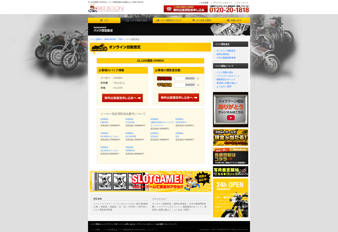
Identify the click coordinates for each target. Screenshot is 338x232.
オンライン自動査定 (226, 50)
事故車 (104, 207)
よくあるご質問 (224, 86)
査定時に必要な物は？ (227, 83)
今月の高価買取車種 (226, 57)
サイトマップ (242, 3)
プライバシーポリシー (222, 3)
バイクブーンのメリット (228, 76)
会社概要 (204, 3)
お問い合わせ (130, 224)
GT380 (132, 207)
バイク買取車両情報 (102, 210)
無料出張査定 (223, 54)
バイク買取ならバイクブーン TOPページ (106, 224)
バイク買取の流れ (225, 72)
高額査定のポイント (226, 79)
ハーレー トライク (102, 204)
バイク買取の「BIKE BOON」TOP (106, 39)
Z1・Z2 (122, 207)
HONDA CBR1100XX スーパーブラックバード (162, 122)
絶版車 (113, 207)
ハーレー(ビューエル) (123, 204)
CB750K (142, 207)
